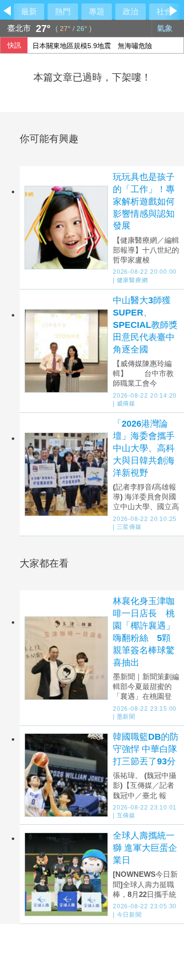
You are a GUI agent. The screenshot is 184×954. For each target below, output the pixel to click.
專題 (97, 11)
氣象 (166, 28)
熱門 (63, 11)
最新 (29, 11)
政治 (130, 11)
